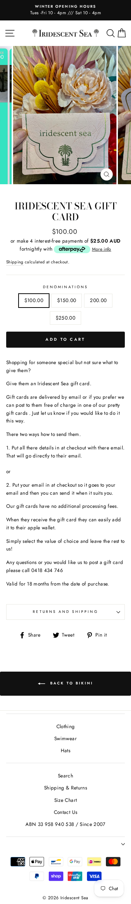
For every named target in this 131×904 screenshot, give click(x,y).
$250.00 (65, 317)
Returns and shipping (65, 611)
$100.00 (33, 300)
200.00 (98, 300)
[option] (65, 10)
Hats (65, 750)
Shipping (15, 262)
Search (65, 775)
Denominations (65, 287)
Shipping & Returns (65, 787)
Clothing (65, 726)
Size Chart (65, 800)
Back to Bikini (70, 683)
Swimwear (65, 738)
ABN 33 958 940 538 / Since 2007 (65, 824)
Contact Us (65, 812)
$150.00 (66, 300)
